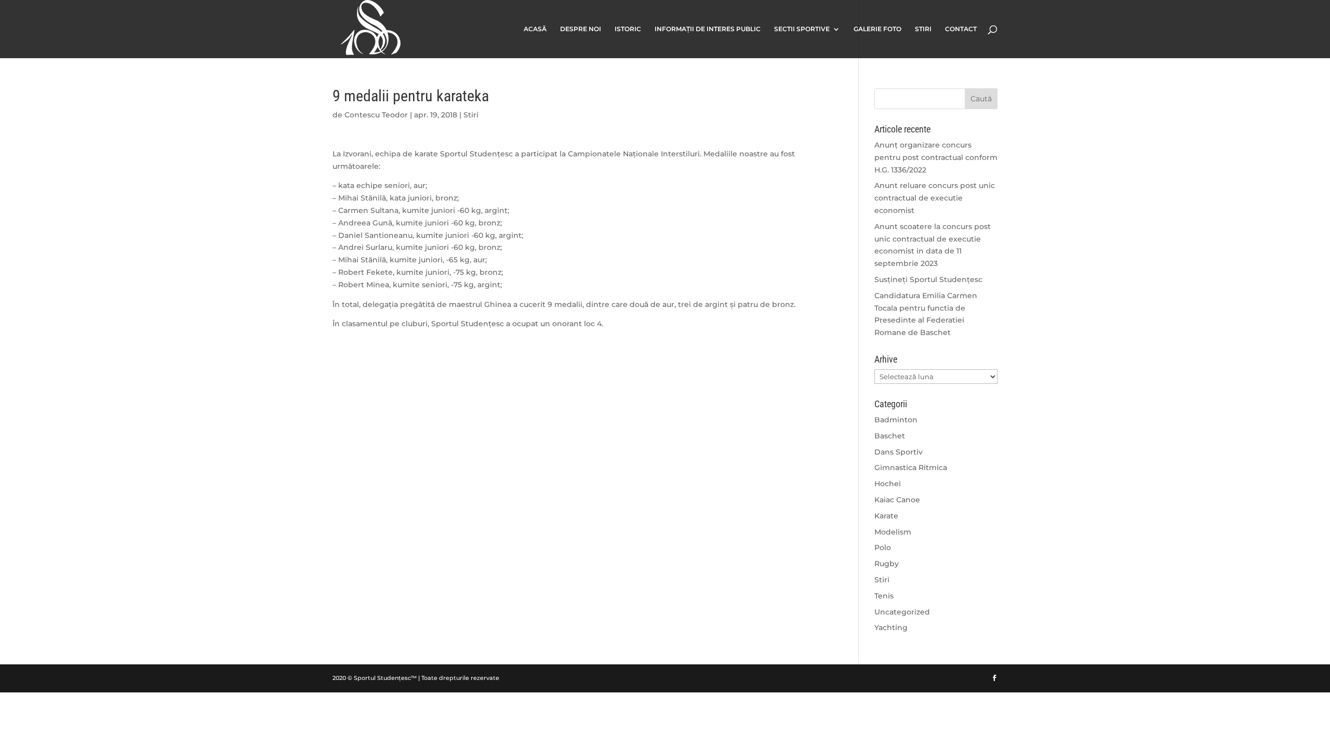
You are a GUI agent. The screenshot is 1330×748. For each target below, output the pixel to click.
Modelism (892, 532)
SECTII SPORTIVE (802, 29)
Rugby (886, 563)
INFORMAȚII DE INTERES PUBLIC (708, 29)
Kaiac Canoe (897, 499)
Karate (886, 515)
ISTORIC (628, 29)
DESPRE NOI (580, 29)
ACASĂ (535, 29)
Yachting (891, 627)
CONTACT (961, 29)
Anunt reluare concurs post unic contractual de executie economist (934, 198)
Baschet (889, 435)
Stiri (470, 114)
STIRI (923, 29)
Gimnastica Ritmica (910, 467)
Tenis (884, 595)
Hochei (887, 483)
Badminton (895, 419)
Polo (882, 547)
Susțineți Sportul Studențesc (928, 279)
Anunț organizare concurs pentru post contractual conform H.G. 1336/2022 (936, 157)
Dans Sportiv (898, 452)
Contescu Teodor (376, 114)
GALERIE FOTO (877, 29)
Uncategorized (902, 612)
